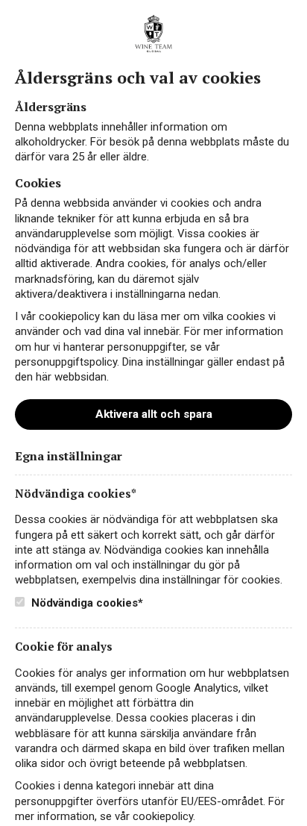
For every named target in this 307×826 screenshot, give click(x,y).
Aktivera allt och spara (153, 414)
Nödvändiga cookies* (85, 603)
